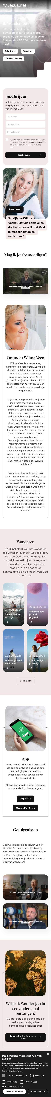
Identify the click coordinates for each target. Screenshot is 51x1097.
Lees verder (18, 1071)
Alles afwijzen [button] (38, 1091)
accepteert (25, 288)
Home (5, 18)
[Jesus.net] (14, 5)
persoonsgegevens (36, 142)
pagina (26, 1018)
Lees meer (25, 680)
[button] (25, 1086)
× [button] (48, 1054)
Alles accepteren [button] (14, 1091)
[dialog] (25, 1074)
